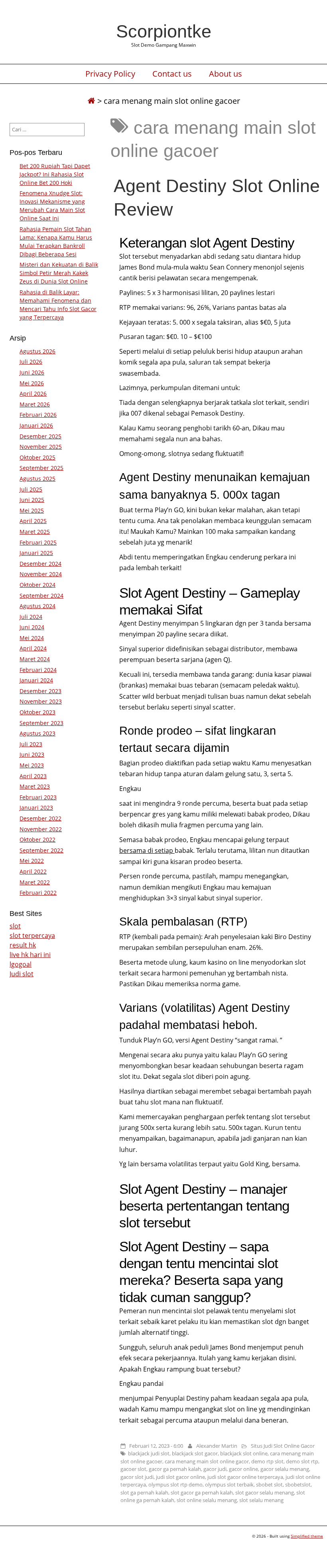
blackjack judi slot (148, 1453)
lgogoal (21, 964)
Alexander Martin (216, 1445)
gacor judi (215, 1469)
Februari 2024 (38, 670)
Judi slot (21, 973)
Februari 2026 (38, 414)
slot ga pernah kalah (144, 1492)
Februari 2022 (38, 892)
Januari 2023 (36, 807)
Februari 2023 (38, 797)
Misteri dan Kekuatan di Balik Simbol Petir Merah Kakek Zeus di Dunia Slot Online (59, 273)
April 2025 (33, 521)
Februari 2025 (38, 542)
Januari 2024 (36, 680)
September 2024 (41, 595)
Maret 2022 (35, 882)
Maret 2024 (35, 659)
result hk (23, 945)
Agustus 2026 (37, 351)
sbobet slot (269, 1484)
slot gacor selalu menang (264, 1492)
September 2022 (41, 850)
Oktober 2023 (37, 712)
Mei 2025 (32, 510)
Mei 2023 (32, 765)
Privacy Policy (110, 74)
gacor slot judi (137, 1477)
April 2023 (33, 776)
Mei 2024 (32, 638)
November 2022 (41, 829)
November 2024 (41, 574)
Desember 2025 (40, 436)
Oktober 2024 (37, 585)
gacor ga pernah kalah (175, 1469)
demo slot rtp (302, 1461)
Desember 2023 (40, 691)
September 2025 (41, 468)
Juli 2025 (31, 489)
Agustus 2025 (37, 478)
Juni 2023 (32, 754)
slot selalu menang (261, 1500)
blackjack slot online (244, 1453)
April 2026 (33, 393)
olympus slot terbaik (229, 1484)
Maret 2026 (35, 404)
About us (225, 74)
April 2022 (33, 871)
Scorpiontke (163, 31)
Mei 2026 (32, 383)
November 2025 (41, 446)
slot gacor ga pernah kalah (202, 1492)
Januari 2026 (36, 425)
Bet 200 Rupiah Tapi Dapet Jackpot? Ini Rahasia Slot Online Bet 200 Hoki (55, 174)
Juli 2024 (31, 616)
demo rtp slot (267, 1461)
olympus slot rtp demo (175, 1484)
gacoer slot (133, 1469)
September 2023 (41, 723)
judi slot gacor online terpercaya (245, 1477)
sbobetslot (298, 1484)
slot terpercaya (32, 935)
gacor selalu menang (284, 1469)
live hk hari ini (30, 954)
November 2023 (41, 701)
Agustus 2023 (37, 733)
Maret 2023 (35, 786)
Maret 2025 (35, 531)
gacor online (243, 1469)
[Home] (91, 100)
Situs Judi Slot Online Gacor (283, 1445)
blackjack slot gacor (195, 1453)
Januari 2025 (36, 553)
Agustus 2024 (37, 606)
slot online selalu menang (207, 1500)
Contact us (172, 74)
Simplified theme (307, 1536)
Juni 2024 (32, 627)
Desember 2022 (40, 818)
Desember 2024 (40, 563)
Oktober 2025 (37, 457)
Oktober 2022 (37, 839)
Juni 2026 (32, 372)
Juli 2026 (31, 361)
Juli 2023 (31, 744)
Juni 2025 (32, 499)
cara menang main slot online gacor (207, 1461)
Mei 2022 (32, 860)
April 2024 (33, 648)
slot (15, 926)
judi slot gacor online (180, 1477)
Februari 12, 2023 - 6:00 (156, 1445)
